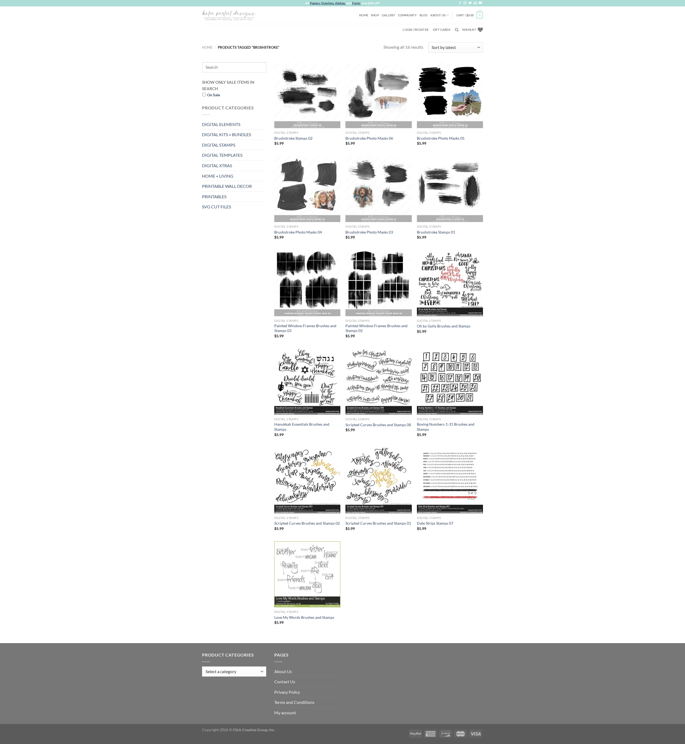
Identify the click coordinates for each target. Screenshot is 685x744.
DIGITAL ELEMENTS (221, 124)
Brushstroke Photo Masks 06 (369, 138)
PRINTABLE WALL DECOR (227, 186)
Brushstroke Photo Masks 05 (441, 138)
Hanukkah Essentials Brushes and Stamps (301, 427)
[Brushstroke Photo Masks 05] (450, 95)
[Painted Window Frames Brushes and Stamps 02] (378, 283)
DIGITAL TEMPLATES (222, 155)
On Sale (213, 95)
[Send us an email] (475, 3)
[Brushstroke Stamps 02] (307, 95)
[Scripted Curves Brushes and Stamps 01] (378, 480)
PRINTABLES (214, 196)
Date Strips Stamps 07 (435, 523)
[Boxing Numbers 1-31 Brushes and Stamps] (450, 382)
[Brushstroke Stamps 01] (450, 189)
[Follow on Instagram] (465, 3)
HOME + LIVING (217, 175)
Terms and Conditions (294, 702)
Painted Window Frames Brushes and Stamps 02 (376, 328)
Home (363, 15)
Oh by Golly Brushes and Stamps (443, 326)
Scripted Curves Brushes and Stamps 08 (378, 424)
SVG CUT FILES (216, 206)
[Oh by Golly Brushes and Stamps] (450, 283)
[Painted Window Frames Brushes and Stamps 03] (307, 283)
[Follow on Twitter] (470, 3)
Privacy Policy (287, 692)
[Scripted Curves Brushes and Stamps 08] (378, 382)
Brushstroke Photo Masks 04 (298, 232)
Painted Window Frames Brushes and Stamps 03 (305, 328)
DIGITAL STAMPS (218, 144)
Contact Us (284, 681)
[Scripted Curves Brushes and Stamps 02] (307, 480)
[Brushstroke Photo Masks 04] (307, 189)
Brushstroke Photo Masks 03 (369, 232)
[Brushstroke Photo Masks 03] (378, 189)
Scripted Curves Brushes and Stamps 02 (307, 523)
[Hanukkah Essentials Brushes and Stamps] (307, 382)
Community (407, 15)
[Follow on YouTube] (480, 3)
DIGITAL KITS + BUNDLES (226, 134)
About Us (438, 15)
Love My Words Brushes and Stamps (304, 617)
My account (285, 712)
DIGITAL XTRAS (217, 165)
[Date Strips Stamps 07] (450, 480)
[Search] (456, 30)
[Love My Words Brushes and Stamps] (307, 574)
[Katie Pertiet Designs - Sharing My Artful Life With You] (229, 15)
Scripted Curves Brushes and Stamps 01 (378, 523)
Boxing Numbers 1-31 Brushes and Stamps (445, 427)
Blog (424, 15)
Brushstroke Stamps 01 (436, 232)
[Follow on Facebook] (460, 3)
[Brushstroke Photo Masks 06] (378, 95)
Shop (375, 15)
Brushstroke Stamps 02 (293, 138)
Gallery (388, 15)
